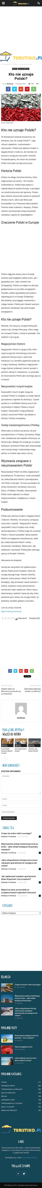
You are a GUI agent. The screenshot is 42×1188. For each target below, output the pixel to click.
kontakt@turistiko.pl (29, 1157)
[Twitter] (24, 1173)
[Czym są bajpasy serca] (7, 1050)
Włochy (15, 69)
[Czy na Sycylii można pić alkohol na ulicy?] (7, 742)
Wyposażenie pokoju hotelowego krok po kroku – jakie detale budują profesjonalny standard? (19, 847)
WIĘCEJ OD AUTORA (12, 734)
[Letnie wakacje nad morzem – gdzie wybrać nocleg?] (7, 1061)
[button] (38, 3)
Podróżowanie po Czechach (11, 1103)
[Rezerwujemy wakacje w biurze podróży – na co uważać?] (7, 1038)
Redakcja (10, 84)
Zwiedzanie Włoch (8, 1085)
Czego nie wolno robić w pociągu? (16, 833)
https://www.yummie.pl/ (11, 611)
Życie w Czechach (7, 1107)
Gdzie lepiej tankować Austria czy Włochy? (32, 690)
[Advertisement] (21, 29)
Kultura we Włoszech (9, 1110)
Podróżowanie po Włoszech (11, 1089)
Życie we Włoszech (24, 69)
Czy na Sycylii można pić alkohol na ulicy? (6, 751)
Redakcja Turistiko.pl (8, 836)
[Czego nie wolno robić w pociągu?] (7, 987)
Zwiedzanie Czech (8, 1100)
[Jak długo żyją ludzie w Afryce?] (34, 742)
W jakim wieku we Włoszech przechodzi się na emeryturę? (11, 691)
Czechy (4, 1082)
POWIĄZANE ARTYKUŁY (13, 730)
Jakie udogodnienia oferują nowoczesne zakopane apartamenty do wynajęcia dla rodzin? (19, 863)
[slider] (8, 618)
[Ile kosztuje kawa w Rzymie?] (21, 742)
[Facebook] (18, 1173)
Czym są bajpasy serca (23, 1047)
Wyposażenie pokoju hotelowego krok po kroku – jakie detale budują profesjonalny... (27, 998)
